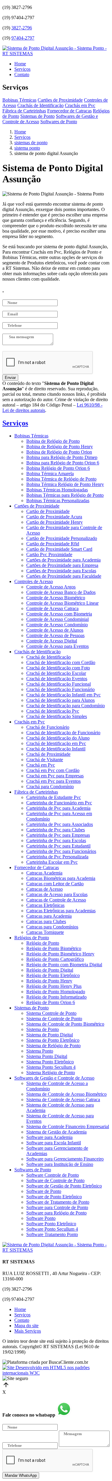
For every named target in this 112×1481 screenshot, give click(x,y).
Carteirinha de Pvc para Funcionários (61, 851)
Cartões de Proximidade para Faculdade (63, 576)
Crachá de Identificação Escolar (56, 673)
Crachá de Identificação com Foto (58, 667)
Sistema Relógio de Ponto (50, 1072)
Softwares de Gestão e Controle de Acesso (54, 1077)
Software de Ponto (43, 1191)
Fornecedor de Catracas (69, 110)
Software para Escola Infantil (53, 1142)
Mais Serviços (27, 1330)
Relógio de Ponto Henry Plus (54, 986)
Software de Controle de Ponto (55, 1180)
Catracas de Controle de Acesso (56, 899)
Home (20, 63)
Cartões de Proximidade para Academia (63, 559)
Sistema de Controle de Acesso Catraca (63, 1099)
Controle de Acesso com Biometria (59, 613)
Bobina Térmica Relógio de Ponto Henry (65, 484)
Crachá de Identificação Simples (56, 716)
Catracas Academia (44, 872)
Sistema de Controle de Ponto (54, 1018)
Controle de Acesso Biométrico (55, 597)
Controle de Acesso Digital (51, 640)
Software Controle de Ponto (52, 1175)
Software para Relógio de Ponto (56, 1212)
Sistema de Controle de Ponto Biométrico (65, 1024)
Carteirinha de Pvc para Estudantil (58, 845)
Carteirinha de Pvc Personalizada (57, 856)
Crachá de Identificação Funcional (58, 684)
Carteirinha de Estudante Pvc (53, 797)
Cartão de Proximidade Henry (54, 522)
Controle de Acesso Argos (51, 586)
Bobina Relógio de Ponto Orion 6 (58, 468)
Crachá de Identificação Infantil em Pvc (63, 694)
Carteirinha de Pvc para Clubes (55, 829)
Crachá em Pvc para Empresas (55, 775)
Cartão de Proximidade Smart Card (59, 549)
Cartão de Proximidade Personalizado (61, 538)
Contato (21, 74)
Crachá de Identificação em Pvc (56, 743)
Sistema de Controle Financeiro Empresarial (67, 1126)
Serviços (22, 69)
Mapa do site (26, 1325)
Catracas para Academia (49, 916)
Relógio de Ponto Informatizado (56, 997)
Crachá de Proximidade (48, 754)
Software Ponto (41, 1218)
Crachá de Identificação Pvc (52, 711)
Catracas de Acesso (44, 889)
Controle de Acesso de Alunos (54, 630)
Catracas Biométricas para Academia (60, 878)
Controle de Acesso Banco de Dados (61, 592)
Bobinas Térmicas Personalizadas (57, 500)
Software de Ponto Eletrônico (54, 1196)
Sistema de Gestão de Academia (56, 1131)
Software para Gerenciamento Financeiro (65, 1158)
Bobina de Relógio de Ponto (53, 441)
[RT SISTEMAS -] (56, 53)
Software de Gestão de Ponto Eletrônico (64, 1185)
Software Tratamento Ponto (52, 1234)
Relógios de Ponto (31, 937)
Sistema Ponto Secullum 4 (51, 1067)
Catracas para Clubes (46, 921)
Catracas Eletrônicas (45, 905)
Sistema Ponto (39, 1050)
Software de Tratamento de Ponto (57, 1202)
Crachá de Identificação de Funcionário (63, 732)
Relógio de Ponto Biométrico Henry (60, 953)
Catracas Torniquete (45, 932)
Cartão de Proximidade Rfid (52, 543)
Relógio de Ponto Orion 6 (50, 1002)
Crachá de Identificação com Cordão (60, 662)
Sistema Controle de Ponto (51, 1013)
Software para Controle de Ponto (57, 1207)
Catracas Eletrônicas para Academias (61, 910)
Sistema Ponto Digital (46, 1056)
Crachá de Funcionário (47, 727)
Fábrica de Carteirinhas (24, 110)
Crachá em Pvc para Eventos (53, 781)
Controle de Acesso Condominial (57, 619)
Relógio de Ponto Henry (49, 980)
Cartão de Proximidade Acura (54, 516)
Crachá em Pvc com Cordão (52, 770)
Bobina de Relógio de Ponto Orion (59, 451)
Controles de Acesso (33, 581)
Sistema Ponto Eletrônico (50, 1061)
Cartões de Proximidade (60, 100)
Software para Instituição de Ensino (59, 1164)
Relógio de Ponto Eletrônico (53, 975)
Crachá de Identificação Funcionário (60, 689)
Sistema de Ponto (42, 1029)
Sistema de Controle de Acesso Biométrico (66, 1094)
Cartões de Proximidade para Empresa (62, 565)
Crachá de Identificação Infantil (55, 748)
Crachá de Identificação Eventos (56, 678)
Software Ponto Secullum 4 (52, 1229)
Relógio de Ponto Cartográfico (55, 959)
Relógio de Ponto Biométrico (53, 948)
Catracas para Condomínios (52, 926)
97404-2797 (22, 37)
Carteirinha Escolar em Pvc (52, 862)
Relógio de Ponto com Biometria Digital (64, 964)
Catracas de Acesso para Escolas (57, 894)
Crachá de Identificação (48, 657)
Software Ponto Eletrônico (51, 1223)
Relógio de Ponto (42, 943)
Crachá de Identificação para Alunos (60, 700)
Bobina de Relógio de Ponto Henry (59, 446)
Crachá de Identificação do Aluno (58, 737)
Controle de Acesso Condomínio (57, 624)
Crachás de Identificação (40, 105)
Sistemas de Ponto (37, 116)
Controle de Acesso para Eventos (57, 646)
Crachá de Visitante (44, 759)
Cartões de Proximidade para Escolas (61, 570)
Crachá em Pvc (40, 764)
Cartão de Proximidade (48, 511)
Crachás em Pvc (80, 105)
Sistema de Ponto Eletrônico (52, 1040)
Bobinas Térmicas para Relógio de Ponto (65, 495)
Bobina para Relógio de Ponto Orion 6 (62, 462)
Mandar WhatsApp (21, 1475)
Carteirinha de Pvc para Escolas (56, 840)
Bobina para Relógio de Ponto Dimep (61, 457)
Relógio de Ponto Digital (49, 970)
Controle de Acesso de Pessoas (55, 635)
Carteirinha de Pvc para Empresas (58, 835)
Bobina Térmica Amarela (50, 473)
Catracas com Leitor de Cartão (55, 883)
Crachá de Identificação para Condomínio (65, 705)
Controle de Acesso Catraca (52, 608)
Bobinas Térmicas (19, 100)
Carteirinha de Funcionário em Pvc (59, 802)
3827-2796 (21, 27)
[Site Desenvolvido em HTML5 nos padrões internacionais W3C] (56, 1372)
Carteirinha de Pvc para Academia (58, 808)
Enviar (10, 377)
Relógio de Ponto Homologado (55, 991)
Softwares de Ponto (58, 121)
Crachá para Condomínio (50, 786)
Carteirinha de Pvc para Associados (59, 824)
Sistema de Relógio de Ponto (53, 1045)
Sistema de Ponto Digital (49, 1034)
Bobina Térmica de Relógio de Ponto (61, 478)
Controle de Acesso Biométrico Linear (62, 603)
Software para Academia (49, 1137)
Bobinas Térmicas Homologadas (57, 489)
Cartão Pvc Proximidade (49, 554)
